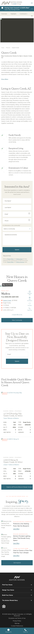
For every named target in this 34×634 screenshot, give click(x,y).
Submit (17, 250)
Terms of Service (20, 262)
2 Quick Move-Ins (17, 314)
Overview (4, 14)
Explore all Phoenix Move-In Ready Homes (19, 487)
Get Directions (29, 300)
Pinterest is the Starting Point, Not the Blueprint (17, 525)
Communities (24, 14)
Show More (4, 79)
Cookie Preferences (17, 626)
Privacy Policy (10, 259)
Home (2, 47)
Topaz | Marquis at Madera (11, 418)
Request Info (30, 294)
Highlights (13, 14)
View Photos (8, 285)
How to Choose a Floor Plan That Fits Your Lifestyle (17, 552)
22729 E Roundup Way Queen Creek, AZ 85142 (13, 414)
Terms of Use (19, 259)
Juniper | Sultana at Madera (11, 464)
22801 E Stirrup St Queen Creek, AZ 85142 (13, 461)
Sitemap (17, 623)
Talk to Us (29, 310)
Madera (5, 293)
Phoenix (8, 47)
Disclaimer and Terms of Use (17, 618)
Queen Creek (7, 300)
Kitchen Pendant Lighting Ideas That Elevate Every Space (17, 538)
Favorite (30, 305)
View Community (17, 320)
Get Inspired (17, 562)
